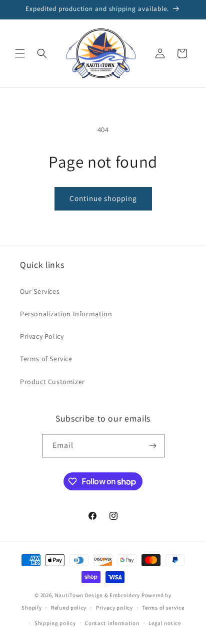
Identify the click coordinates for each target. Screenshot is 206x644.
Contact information (112, 623)
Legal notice (164, 623)
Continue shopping (103, 198)
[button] (20, 53)
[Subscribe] (153, 445)
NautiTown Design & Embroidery (97, 595)
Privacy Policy (42, 336)
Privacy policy (114, 607)
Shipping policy (55, 623)
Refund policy (68, 607)
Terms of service (163, 607)
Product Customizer (52, 381)
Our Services (40, 291)
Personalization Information (66, 313)
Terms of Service (46, 358)
